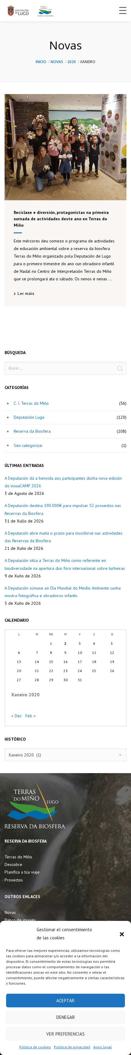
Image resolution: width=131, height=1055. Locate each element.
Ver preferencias (65, 1034)
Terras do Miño (18, 857)
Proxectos (14, 880)
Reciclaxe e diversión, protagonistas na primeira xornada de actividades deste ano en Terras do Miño (61, 219)
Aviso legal (102, 1047)
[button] (122, 934)
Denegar (65, 1017)
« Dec (16, 716)
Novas (57, 61)
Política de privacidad (72, 1047)
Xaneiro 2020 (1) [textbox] (25, 755)
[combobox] (65, 754)
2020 (71, 61)
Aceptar (65, 1000)
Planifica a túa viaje (22, 872)
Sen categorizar (28, 445)
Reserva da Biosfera (32, 431)
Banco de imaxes (20, 920)
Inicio (41, 61)
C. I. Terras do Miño (31, 403)
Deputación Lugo (29, 417)
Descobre (13, 864)
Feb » (30, 716)
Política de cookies (35, 1047)
